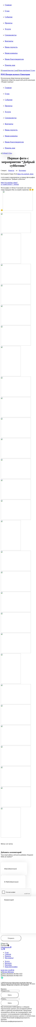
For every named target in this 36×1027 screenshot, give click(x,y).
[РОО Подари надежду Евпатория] (9, 70)
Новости (11, 170)
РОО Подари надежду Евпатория (15, 74)
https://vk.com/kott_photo (25, 174)
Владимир (22, 170)
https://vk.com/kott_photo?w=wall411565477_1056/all (10, 183)
